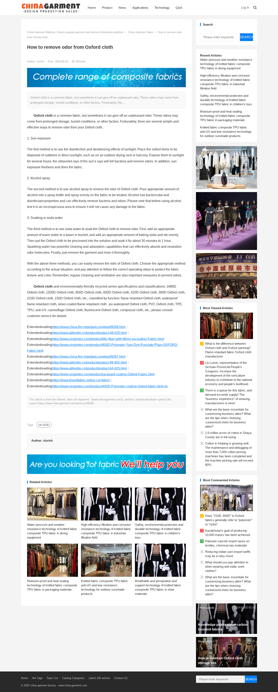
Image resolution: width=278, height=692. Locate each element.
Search (246, 37)
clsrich (40, 61)
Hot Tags (37, 678)
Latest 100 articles (99, 678)
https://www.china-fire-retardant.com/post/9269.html (88, 327)
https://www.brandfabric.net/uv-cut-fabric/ (81, 380)
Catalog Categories (73, 678)
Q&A (179, 7)
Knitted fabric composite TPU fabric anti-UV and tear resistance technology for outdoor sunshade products (226, 132)
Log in (245, 7)
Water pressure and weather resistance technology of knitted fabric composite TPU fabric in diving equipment (226, 64)
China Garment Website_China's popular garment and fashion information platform (75, 32)
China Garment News (140, 32)
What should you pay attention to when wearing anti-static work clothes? (226, 567)
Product (107, 7)
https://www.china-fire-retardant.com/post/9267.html (88, 356)
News (122, 7)
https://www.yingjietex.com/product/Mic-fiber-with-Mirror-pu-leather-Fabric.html (108, 339)
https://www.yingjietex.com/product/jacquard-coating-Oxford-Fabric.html (103, 374)
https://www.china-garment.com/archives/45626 (66, 403)
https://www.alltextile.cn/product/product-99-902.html (89, 362)
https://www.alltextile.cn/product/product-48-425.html (89, 333)
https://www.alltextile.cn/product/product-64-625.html (89, 368)
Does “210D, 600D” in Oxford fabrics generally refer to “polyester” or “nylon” (228, 520)
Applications (140, 7)
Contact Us (121, 678)
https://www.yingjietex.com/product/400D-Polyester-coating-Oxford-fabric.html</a (109, 386)
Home (92, 7)
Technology (162, 7)
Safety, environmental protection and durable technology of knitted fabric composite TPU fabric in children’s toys (226, 100)
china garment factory (43, 685)
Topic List (52, 678)
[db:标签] (44, 424)
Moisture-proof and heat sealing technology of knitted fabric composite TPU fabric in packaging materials (52, 585)
